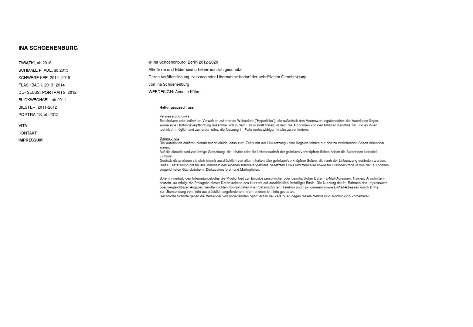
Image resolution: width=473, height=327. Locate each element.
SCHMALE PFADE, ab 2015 (43, 70)
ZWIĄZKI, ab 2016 (34, 62)
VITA (22, 125)
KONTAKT (27, 133)
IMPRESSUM (30, 140)
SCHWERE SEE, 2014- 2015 (44, 77)
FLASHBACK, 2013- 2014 (41, 85)
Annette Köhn (187, 91)
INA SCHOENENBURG (48, 48)
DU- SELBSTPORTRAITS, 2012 (47, 92)
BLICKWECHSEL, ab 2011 (42, 99)
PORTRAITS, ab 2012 (38, 114)
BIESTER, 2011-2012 (37, 107)
